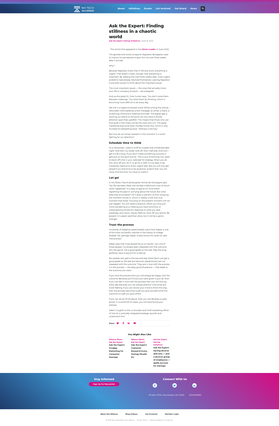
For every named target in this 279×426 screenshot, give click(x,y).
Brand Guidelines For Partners (161, 420)
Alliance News (115, 339)
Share (111, 323)
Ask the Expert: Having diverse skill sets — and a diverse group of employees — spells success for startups (161, 357)
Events (148, 8)
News (193, 8)
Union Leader (149, 49)
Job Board (180, 8)
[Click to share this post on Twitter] (118, 323)
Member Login (172, 414)
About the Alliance (109, 414)
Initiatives (134, 8)
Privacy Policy (142, 420)
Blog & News (131, 414)
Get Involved (163, 8)
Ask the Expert (116, 41)
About (121, 8)
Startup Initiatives (131, 41)
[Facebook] (155, 385)
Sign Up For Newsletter (104, 384)
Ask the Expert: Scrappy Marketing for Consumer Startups (117, 351)
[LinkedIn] (194, 385)
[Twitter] (174, 385)
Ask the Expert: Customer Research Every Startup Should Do (139, 351)
